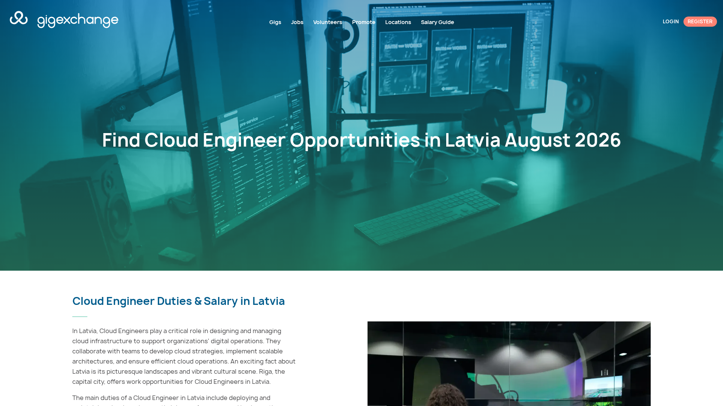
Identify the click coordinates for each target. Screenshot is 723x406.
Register (700, 21)
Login (671, 21)
